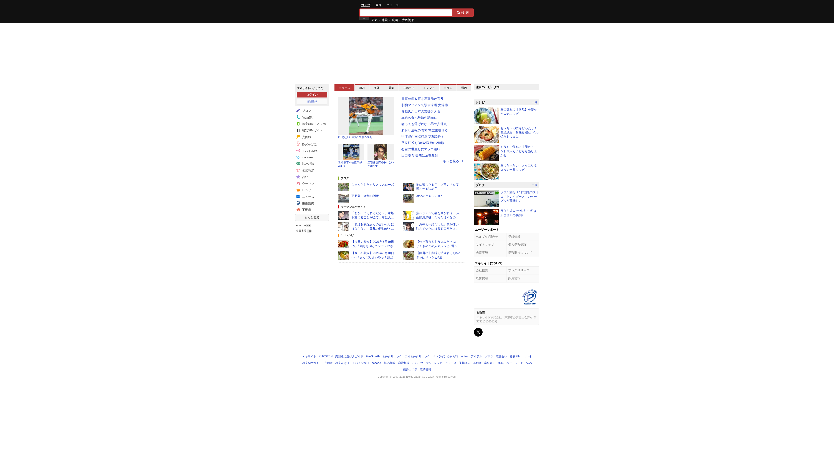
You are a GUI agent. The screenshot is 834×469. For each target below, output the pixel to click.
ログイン (312, 94)
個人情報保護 (517, 244)
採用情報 (514, 278)
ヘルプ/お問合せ (487, 236)
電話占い (307, 117)
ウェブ (365, 5)
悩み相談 (307, 163)
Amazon (301, 225)
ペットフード (514, 363)
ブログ (306, 110)
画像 (379, 5)
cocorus (307, 157)
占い (304, 177)
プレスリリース (519, 270)
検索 (465, 13)
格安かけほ (309, 144)
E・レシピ (347, 235)
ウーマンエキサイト (353, 206)
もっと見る (312, 217)
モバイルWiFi (310, 151)
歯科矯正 (489, 363)
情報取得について (520, 252)
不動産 (306, 209)
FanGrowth (373, 356)
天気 (374, 20)
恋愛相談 (307, 170)
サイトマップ (485, 244)
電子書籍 (425, 369)
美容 (501, 363)
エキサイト (311, 11)
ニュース (393, 5)
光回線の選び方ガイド (349, 356)
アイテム (476, 356)
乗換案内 (307, 203)
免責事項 (482, 252)
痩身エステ (410, 369)
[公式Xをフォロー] (478, 332)
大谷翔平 (408, 20)
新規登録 (312, 101)
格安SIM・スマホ (313, 124)
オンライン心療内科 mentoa (450, 356)
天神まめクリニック (417, 356)
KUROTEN (326, 356)
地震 (385, 20)
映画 (395, 20)
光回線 (306, 137)
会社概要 (482, 270)
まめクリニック (392, 356)
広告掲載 (482, 278)
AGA (529, 363)
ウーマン (307, 183)
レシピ (306, 190)
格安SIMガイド (312, 130)
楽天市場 (301, 230)
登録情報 (514, 236)
